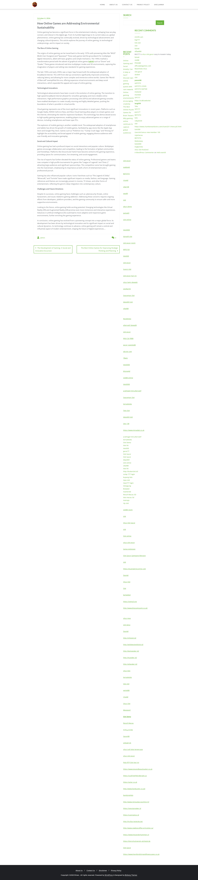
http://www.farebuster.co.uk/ (134, 789)
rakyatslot (138, 121)
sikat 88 (126, 187)
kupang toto (127, 477)
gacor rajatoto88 (129, 345)
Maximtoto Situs (141, 69)
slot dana (126, 625)
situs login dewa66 (130, 282)
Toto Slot (126, 410)
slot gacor (138, 72)
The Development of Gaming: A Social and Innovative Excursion (53, 249)
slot (136, 46)
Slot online (127, 536)
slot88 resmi (128, 510)
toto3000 (126, 230)
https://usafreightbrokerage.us (135, 776)
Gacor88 (126, 736)
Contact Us (91, 870)
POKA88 (138, 63)
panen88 (138, 80)
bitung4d (126, 371)
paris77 (137, 112)
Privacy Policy (116, 870)
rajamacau (139, 135)
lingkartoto (139, 147)
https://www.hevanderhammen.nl (136, 835)
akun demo (127, 206)
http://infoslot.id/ (129, 638)
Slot (124, 588)
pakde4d (126, 167)
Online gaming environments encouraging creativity (128, 98)
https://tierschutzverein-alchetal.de (136, 841)
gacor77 (126, 451)
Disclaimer (103, 870)
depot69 (126, 460)
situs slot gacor (148, 54)
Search (127, 15)
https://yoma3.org (130, 601)
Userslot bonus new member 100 (147, 132)
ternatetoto (127, 404)
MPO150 (126, 249)
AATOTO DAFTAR (141, 89)
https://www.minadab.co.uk (133, 430)
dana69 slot (127, 236)
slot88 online (128, 378)
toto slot (126, 684)
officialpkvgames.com (143, 66)
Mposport (127, 710)
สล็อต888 (138, 51)
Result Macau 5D (129, 494)
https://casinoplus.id (131, 815)
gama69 (126, 213)
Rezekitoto (127, 319)
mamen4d (127, 492)
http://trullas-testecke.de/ (133, 821)
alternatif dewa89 (130, 325)
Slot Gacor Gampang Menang (134, 556)
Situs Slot (126, 582)
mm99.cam (139, 37)
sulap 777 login (129, 474)
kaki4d (91, 61)
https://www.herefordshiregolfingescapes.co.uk (141, 854)
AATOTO (138, 83)
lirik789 (137, 129)
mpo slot (126, 480)
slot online (127, 220)
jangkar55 (127, 289)
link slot (138, 43)
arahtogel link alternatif (132, 391)
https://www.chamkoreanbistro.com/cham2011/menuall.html (158, 126)
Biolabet (126, 489)
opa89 (125, 193)
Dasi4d (125, 575)
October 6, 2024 (43, 18)
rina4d (125, 180)
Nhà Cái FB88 (128, 338)
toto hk (125, 445)
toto (136, 118)
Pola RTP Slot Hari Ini (131, 762)
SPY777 (137, 97)
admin (42, 238)
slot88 (137, 60)
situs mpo (127, 618)
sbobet (137, 74)
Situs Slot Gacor (129, 523)
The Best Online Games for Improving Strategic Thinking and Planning (99, 249)
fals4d (137, 48)
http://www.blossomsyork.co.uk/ (135, 608)
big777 (137, 40)
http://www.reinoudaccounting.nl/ (136, 802)
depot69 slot (128, 302)
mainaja (126, 500)
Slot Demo (127, 442)
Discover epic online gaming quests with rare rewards (128, 84)
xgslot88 (126, 690)
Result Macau (128, 723)
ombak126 (127, 743)
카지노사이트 (128, 730)
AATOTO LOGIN (140, 86)
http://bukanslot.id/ (130, 471)
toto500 (126, 256)
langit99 (138, 103)
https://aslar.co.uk (130, 782)
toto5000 (138, 144)
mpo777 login (128, 483)
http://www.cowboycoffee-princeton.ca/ (138, 828)
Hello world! (161, 152)
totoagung (127, 486)
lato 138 (126, 424)
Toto (136, 106)
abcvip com (127, 351)
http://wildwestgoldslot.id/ (133, 644)
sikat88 (126, 308)
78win (125, 358)
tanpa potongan (129, 549)
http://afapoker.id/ (130, 664)
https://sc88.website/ (143, 100)
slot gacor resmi (129, 243)
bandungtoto (128, 795)
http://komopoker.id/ (131, 651)
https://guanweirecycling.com (134, 569)
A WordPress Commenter (144, 152)
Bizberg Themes (131, 875)
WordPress (109, 875)
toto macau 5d (128, 497)
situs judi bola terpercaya (133, 749)
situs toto (126, 671)
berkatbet (127, 595)
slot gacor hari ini (130, 276)
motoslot (138, 92)
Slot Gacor (127, 454)
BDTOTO (138, 115)
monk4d (138, 95)
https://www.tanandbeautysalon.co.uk (137, 769)
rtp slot (126, 503)
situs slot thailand (141, 150)
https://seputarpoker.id (132, 808)
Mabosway (139, 141)
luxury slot (127, 269)
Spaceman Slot (129, 295)
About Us (79, 870)
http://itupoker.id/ (130, 658)
